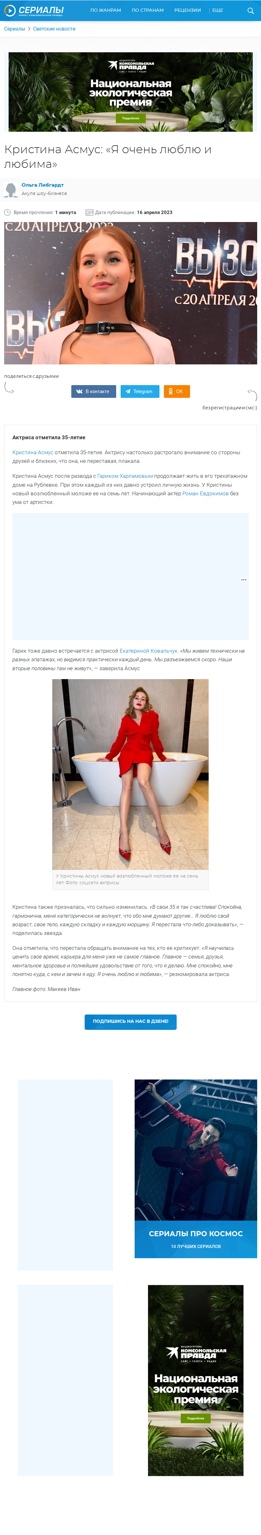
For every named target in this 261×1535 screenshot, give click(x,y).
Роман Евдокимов (205, 493)
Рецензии (187, 10)
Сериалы (14, 29)
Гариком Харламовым (125, 476)
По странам (148, 10)
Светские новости (54, 29)
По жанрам (105, 10)
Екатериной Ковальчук (149, 651)
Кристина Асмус (32, 452)
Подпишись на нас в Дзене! (130, 1021)
